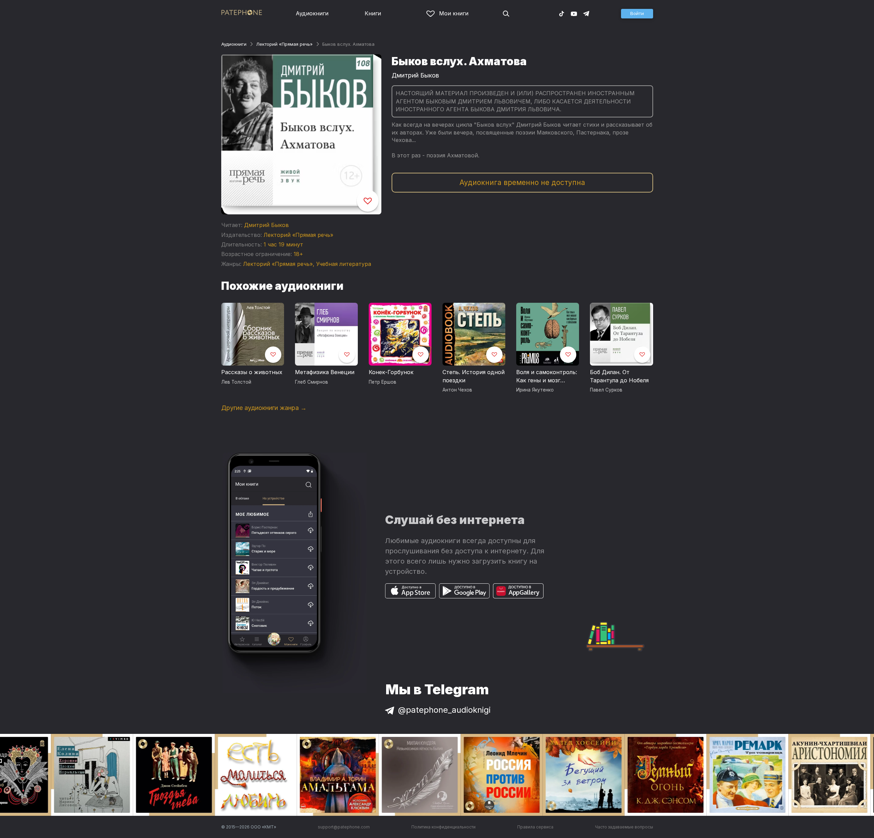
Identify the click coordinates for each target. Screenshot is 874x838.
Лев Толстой (236, 382)
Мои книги (453, 13)
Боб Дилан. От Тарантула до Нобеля (619, 376)
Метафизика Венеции (324, 372)
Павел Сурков (606, 390)
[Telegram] (586, 13)
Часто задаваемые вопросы (624, 826)
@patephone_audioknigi (444, 710)
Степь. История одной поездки (473, 376)
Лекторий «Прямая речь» (284, 44)
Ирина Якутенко (535, 390)
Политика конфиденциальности (443, 826)
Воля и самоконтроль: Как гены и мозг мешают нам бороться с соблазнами (547, 376)
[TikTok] (562, 13)
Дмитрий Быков (266, 225)
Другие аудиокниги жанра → (264, 407)
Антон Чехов (457, 390)
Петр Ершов (382, 382)
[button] (637, 13)
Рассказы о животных (251, 372)
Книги (373, 13)
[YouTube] (574, 13)
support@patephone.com (344, 826)
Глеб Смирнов (311, 382)
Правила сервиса (535, 826)
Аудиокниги (312, 13)
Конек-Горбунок (391, 372)
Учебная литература (343, 263)
